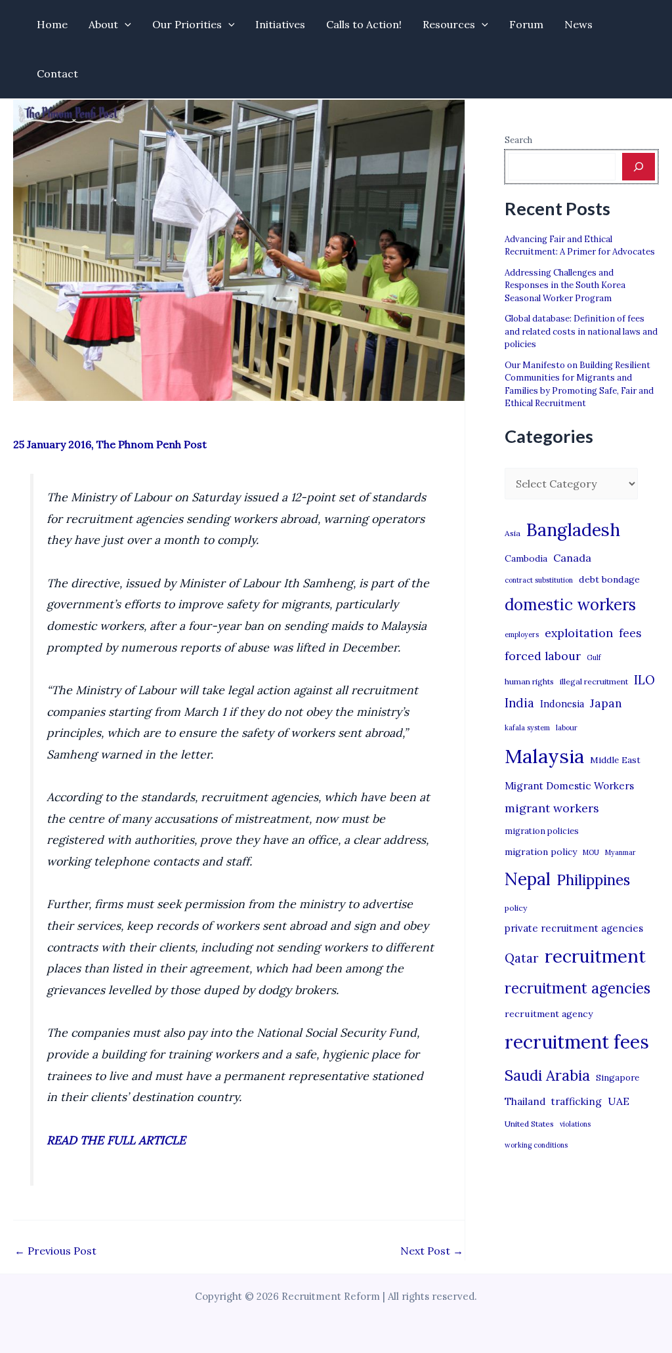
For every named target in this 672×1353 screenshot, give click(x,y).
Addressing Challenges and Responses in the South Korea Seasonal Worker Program (565, 285)
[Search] (638, 166)
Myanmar (620, 852)
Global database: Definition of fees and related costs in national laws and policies (581, 331)
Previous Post (55, 1250)
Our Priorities (187, 24)
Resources (449, 24)
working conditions (536, 1145)
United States (529, 1124)
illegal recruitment (594, 681)
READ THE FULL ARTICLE (116, 1140)
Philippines (593, 880)
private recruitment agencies (574, 928)
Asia (512, 533)
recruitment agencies (577, 988)
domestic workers (570, 604)
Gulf (594, 657)
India (519, 703)
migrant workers (552, 808)
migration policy (541, 852)
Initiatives (280, 24)
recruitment (595, 956)
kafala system (527, 727)
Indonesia (562, 703)
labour (567, 727)
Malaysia (544, 755)
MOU (591, 852)
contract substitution (539, 580)
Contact (57, 73)
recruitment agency (549, 1014)
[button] (124, 24)
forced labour (543, 655)
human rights (529, 681)
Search (518, 140)
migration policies (542, 830)
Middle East (615, 760)
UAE (618, 1101)
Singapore (617, 1077)
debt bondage (609, 579)
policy (516, 908)
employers (522, 634)
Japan (606, 703)
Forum (526, 24)
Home (52, 24)
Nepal (528, 878)
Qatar (522, 958)
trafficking (576, 1101)
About (103, 24)
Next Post (431, 1250)
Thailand (525, 1101)
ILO (644, 680)
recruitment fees (577, 1042)
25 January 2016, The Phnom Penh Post (110, 444)
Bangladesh (573, 529)
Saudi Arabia (547, 1075)
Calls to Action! (364, 24)
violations (575, 1124)
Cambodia (526, 558)
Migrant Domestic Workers (569, 786)
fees (630, 633)
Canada (572, 557)
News (578, 24)
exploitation (579, 632)
